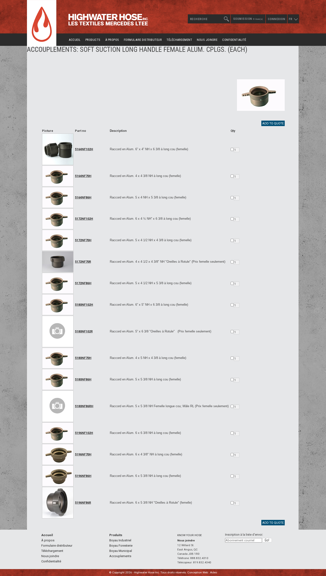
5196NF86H (83, 476)
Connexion (276, 19)
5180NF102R (84, 331)
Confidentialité (234, 40)
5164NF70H (83, 176)
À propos (112, 40)
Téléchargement (179, 40)
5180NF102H (84, 304)
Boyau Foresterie (120, 545)
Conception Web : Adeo (202, 572)
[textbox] (209, 18)
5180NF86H (83, 379)
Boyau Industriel (120, 540)
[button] (267, 540)
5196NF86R (83, 502)
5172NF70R (83, 261)
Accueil (75, 40)
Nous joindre (207, 40)
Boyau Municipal (120, 551)
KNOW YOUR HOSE (189, 535)
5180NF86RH (84, 406)
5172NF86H (83, 283)
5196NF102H (84, 433)
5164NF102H (84, 149)
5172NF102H (84, 218)
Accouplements (120, 556)
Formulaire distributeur (143, 40)
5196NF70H (83, 454)
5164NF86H (83, 197)
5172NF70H (83, 240)
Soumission (248, 19)
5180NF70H (83, 358)
